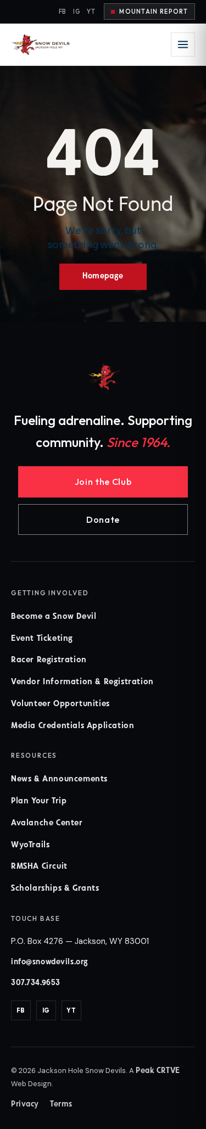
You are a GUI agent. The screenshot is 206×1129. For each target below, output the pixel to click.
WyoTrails (30, 845)
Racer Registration (49, 660)
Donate (103, 519)
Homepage (103, 276)
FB (62, 11)
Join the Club (103, 481)
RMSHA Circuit (39, 867)
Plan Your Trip (38, 801)
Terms (61, 1104)
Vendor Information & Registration (82, 682)
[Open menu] (183, 44)
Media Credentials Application (72, 726)
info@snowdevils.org (49, 962)
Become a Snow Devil (53, 617)
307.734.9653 (35, 983)
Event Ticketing (42, 639)
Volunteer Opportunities (60, 704)
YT (91, 11)
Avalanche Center (47, 823)
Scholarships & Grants (55, 889)
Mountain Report (153, 11)
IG (76, 11)
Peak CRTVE (158, 1071)
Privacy (25, 1104)
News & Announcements (59, 779)
